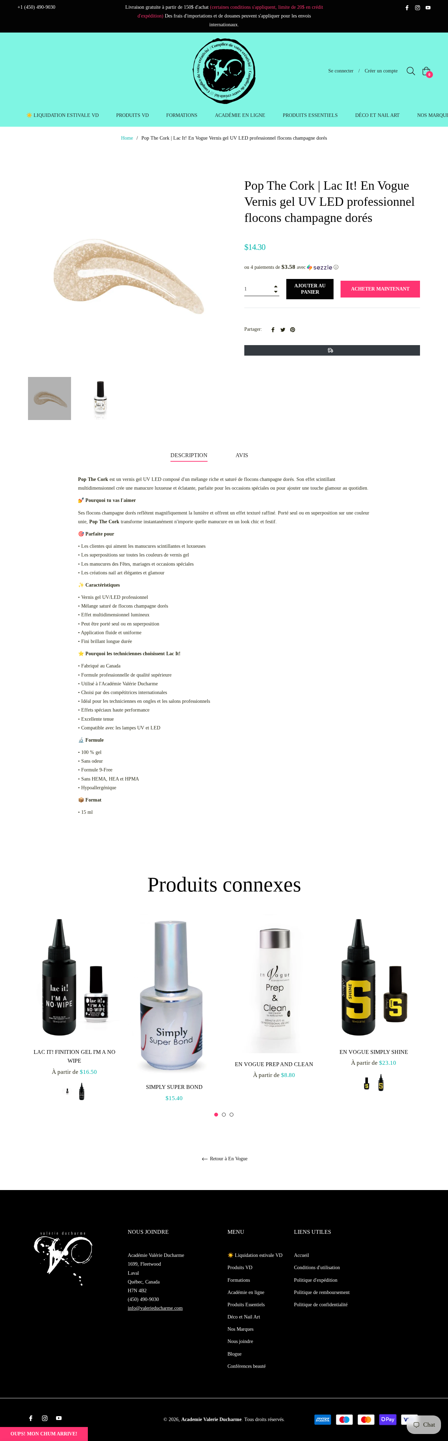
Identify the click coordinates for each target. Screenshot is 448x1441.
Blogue (234, 1354)
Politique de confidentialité (321, 1304)
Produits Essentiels (246, 1304)
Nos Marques (240, 1329)
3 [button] (231, 1115)
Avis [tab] (243, 455)
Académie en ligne (245, 1292)
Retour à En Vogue (228, 1158)
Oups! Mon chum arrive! (43, 1433)
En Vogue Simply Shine (374, 1052)
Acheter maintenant (380, 289)
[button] (332, 267)
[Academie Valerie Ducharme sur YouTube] (428, 7)
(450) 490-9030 (143, 1299)
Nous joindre (240, 1341)
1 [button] (216, 1115)
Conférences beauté (246, 1366)
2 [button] (224, 1115)
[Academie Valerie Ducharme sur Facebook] (407, 7)
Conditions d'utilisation (317, 1267)
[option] (74, 1014)
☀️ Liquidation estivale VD (254, 1255)
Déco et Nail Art (243, 1317)
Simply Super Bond (174, 1087)
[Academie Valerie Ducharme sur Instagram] (417, 7)
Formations (238, 1280)
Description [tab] (189, 455)
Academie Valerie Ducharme (211, 1419)
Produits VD (239, 1267)
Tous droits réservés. (264, 1419)
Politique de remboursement (322, 1292)
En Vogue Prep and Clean (274, 1064)
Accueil (301, 1255)
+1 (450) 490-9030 (36, 7)
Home (127, 138)
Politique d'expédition (315, 1280)
